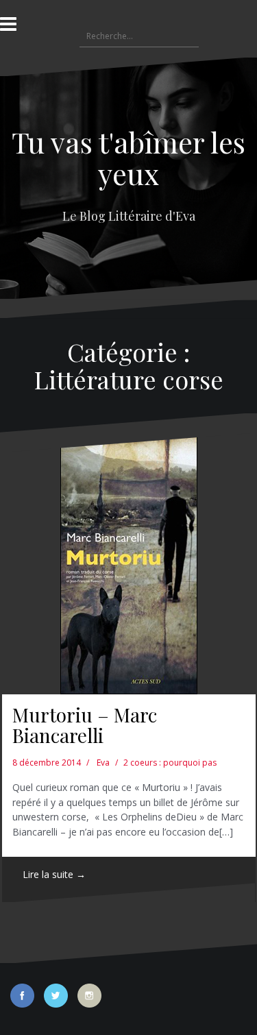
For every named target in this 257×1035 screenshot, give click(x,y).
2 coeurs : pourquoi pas (170, 762)
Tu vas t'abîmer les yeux (128, 158)
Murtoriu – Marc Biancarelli (84, 725)
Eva (103, 762)
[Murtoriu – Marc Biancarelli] (129, 564)
